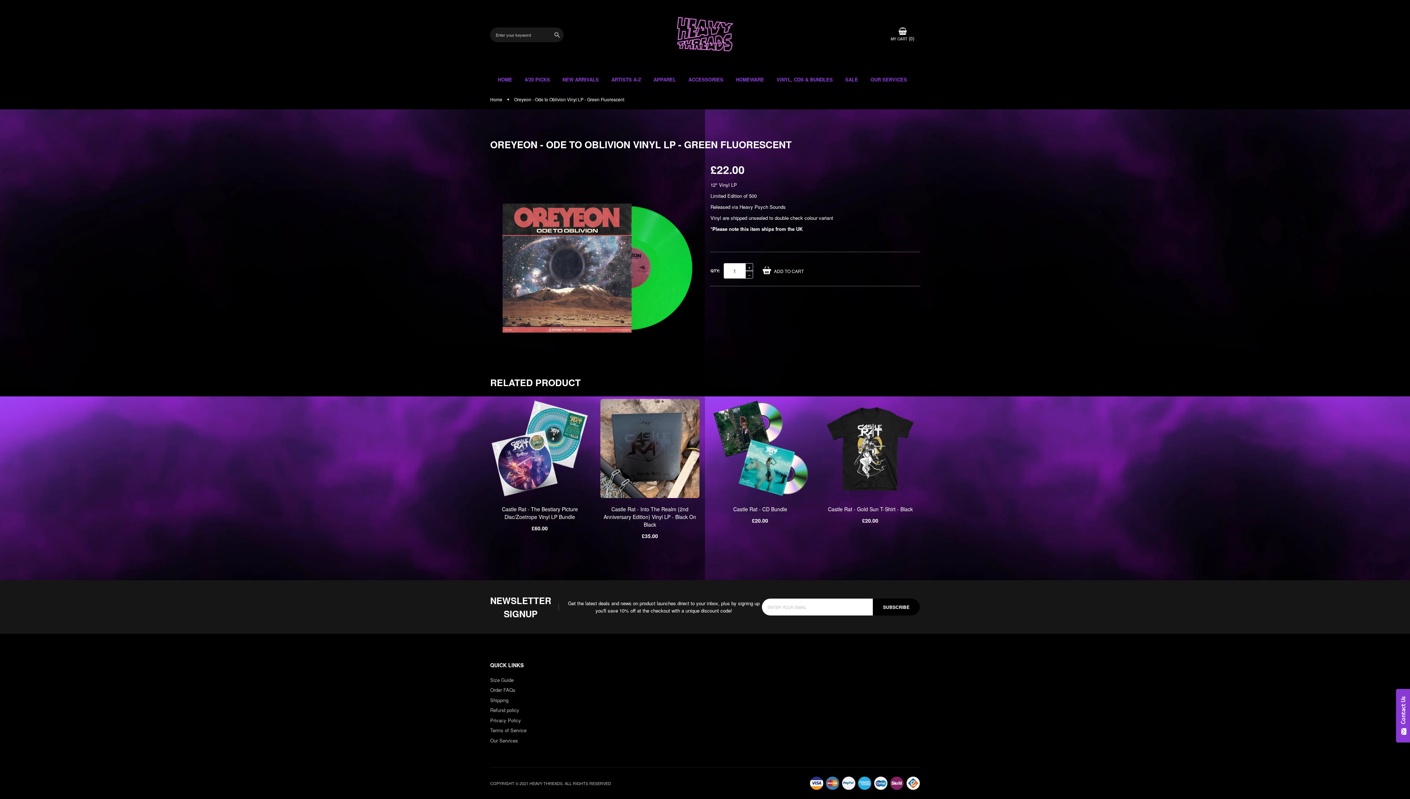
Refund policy (504, 710)
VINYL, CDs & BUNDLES (805, 79)
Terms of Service (508, 730)
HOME (505, 79)
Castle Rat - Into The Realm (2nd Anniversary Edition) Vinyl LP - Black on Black (650, 516)
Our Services (504, 740)
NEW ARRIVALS (581, 79)
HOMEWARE (750, 79)
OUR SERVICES (889, 79)
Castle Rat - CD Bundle (760, 509)
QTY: (715, 270)
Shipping (499, 700)
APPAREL (665, 79)
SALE (851, 79)
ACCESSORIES (705, 79)
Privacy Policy (505, 720)
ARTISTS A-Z (626, 79)
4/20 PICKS (537, 79)
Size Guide (502, 679)
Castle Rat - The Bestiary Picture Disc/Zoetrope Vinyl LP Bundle (540, 512)
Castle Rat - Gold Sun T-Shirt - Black (870, 509)
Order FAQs (503, 689)
